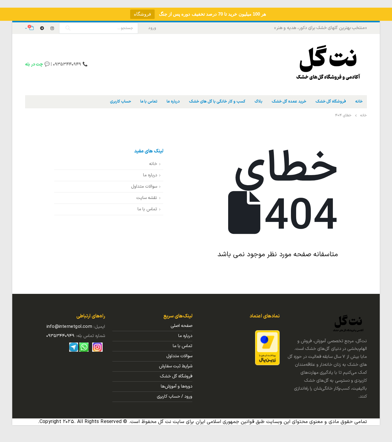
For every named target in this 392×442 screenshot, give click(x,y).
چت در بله (34, 64)
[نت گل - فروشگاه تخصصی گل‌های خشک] (328, 64)
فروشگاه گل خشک (330, 102)
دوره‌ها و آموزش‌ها (176, 386)
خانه (359, 102)
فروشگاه (142, 14)
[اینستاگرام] (52, 28)
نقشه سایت (146, 198)
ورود (152, 28)
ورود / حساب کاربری (174, 396)
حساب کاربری (120, 102)
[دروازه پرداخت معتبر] (267, 347)
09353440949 (60, 336)
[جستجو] (68, 28)
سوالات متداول (144, 186)
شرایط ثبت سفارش (175, 366)
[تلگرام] (42, 28)
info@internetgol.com (69, 327)
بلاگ (258, 102)
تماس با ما (148, 102)
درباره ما (173, 102)
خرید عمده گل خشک (289, 102)
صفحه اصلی (181, 326)
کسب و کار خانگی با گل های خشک (217, 102)
